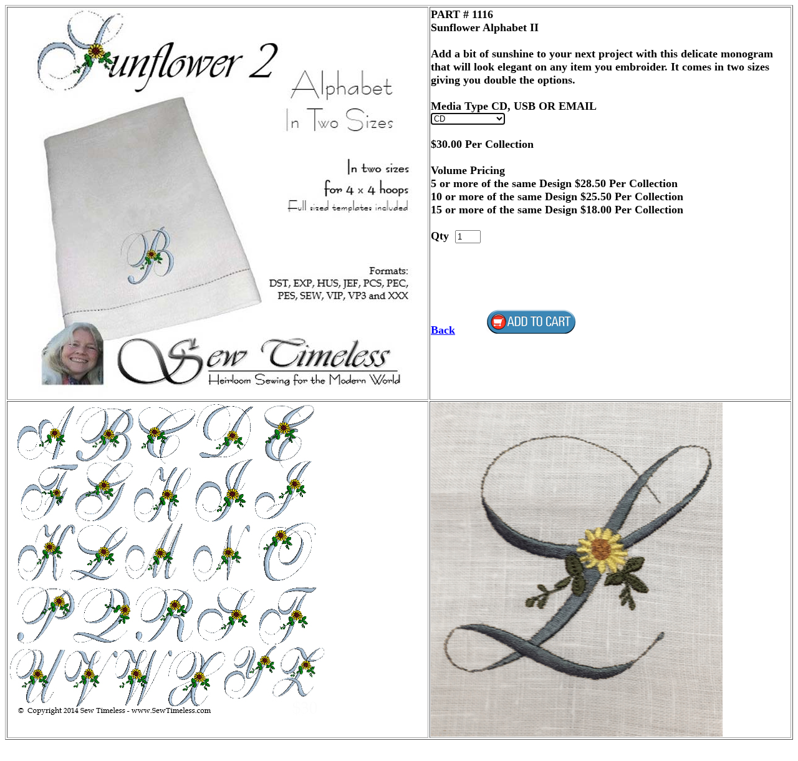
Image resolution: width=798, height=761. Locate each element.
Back (443, 330)
